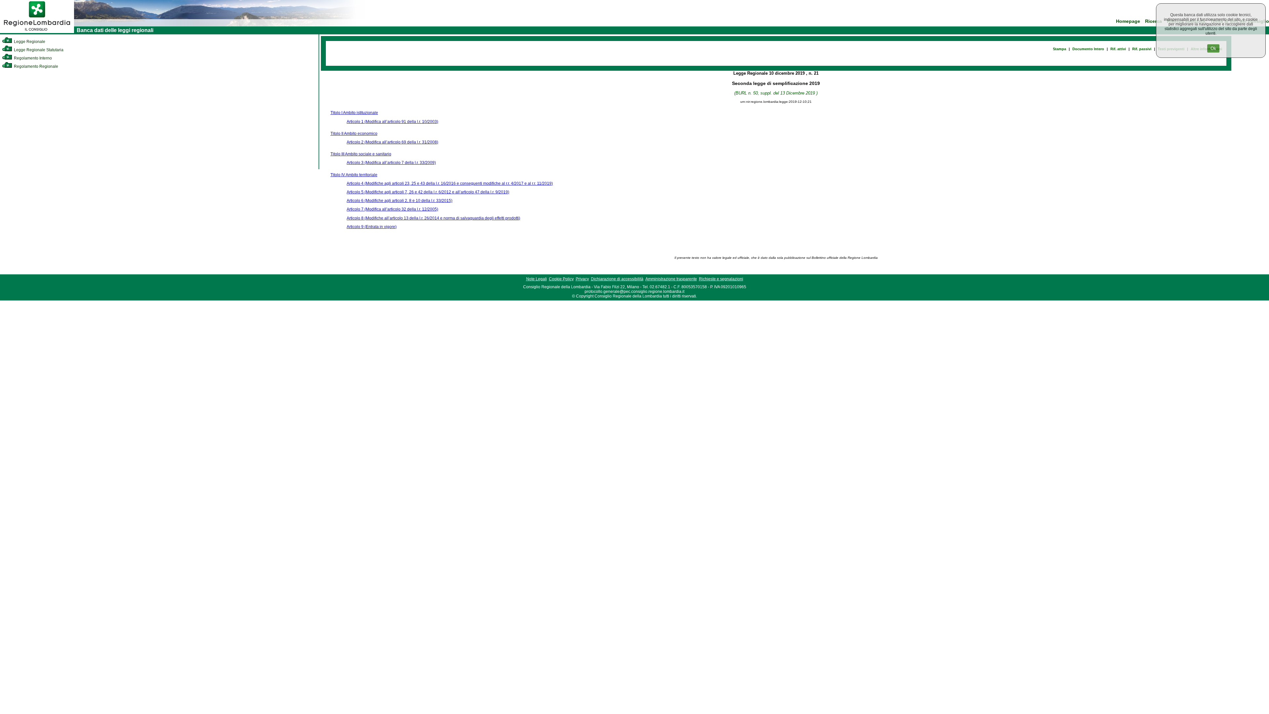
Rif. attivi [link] (1118, 49)
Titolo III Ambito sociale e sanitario (360, 154)
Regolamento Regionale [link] (35, 66)
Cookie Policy (561, 279)
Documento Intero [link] (1088, 49)
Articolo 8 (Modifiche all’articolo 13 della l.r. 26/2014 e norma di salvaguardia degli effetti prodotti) (433, 218)
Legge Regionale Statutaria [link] (38, 50)
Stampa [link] (1059, 49)
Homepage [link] (1128, 21)
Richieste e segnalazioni (721, 279)
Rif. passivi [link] (1141, 49)
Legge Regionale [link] (29, 41)
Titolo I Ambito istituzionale (354, 112)
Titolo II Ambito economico (353, 133)
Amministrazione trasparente (671, 279)
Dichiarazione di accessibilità (617, 279)
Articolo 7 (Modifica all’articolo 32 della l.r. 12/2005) (392, 209)
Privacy (582, 279)
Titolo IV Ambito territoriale (353, 175)
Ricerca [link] (1153, 21)
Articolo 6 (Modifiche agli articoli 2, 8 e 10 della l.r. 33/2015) (399, 200)
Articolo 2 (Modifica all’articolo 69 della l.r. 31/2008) (392, 142)
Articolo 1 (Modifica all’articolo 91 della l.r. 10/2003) (392, 121)
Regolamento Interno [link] (32, 58)
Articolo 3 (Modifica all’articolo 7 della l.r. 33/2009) (391, 162)
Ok (1213, 48)
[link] (37, 31)
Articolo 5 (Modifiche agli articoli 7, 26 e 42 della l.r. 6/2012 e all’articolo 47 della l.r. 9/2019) (428, 192)
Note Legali (536, 279)
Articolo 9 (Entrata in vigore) (372, 226)
